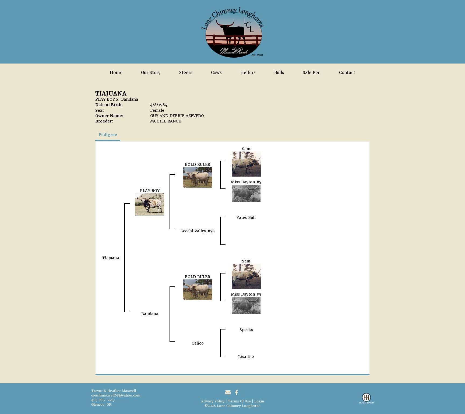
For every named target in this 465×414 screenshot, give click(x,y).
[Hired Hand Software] (366, 401)
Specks (246, 329)
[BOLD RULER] (197, 177)
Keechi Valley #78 (197, 231)
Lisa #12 (246, 356)
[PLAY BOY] (149, 204)
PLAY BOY (105, 99)
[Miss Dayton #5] (246, 193)
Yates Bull (246, 217)
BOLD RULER (197, 164)
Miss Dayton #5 (246, 182)
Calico (198, 343)
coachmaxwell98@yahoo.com (115, 395)
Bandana (129, 99)
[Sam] (246, 163)
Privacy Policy (212, 401)
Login (259, 401)
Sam (246, 148)
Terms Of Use (239, 401)
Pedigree (107, 134)
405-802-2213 (103, 400)
